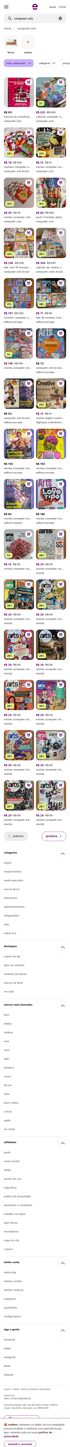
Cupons (8, 1249)
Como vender (12, 1161)
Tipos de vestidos (14, 965)
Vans (7, 1050)
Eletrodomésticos (14, 907)
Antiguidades (11, 915)
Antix (7, 1094)
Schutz (8, 1111)
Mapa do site (11, 1240)
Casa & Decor (12, 889)
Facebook (9, 1339)
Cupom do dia (12, 956)
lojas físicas (11, 1223)
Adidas (8, 1024)
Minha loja (10, 1272)
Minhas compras (14, 1290)
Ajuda (7, 1152)
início (7, 28)
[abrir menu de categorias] (6, 6)
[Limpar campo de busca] (60, 18)
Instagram (10, 1357)
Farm (6, 1015)
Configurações (12, 1316)
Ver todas (9, 1129)
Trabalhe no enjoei (15, 1214)
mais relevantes (16, 63)
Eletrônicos (10, 898)
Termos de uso (12, 1179)
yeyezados (10, 1307)
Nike (6, 1059)
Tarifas (7, 1170)
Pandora (9, 1067)
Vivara (7, 1076)
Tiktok (7, 1366)
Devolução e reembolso (18, 1205)
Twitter (7, 1348)
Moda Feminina (12, 871)
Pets (6, 924)
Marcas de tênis (13, 983)
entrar (62, 7)
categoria (44, 63)
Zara (6, 1041)
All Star (8, 1085)
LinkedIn (8, 1375)
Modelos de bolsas (15, 974)
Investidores (11, 1231)
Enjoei (7, 863)
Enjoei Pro (10, 933)
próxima (52, 836)
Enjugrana (10, 1299)
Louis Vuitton (11, 1103)
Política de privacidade (17, 1196)
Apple (7, 1120)
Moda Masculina (13, 880)
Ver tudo (9, 991)
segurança (10, 1187)
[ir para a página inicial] (35, 8)
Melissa (8, 1032)
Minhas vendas (13, 1281)
